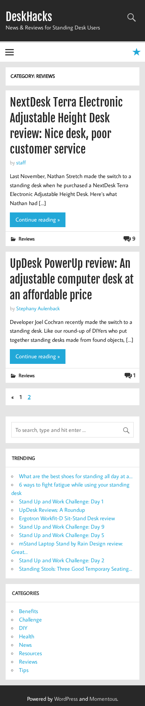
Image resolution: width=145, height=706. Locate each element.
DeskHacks (29, 17)
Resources (30, 653)
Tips (24, 669)
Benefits (28, 611)
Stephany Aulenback (38, 308)
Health (26, 636)
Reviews (26, 238)
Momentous (103, 698)
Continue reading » (37, 219)
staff (21, 162)
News (25, 644)
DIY (23, 627)
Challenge (30, 619)
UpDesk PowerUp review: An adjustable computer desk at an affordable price (72, 279)
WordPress (66, 698)
